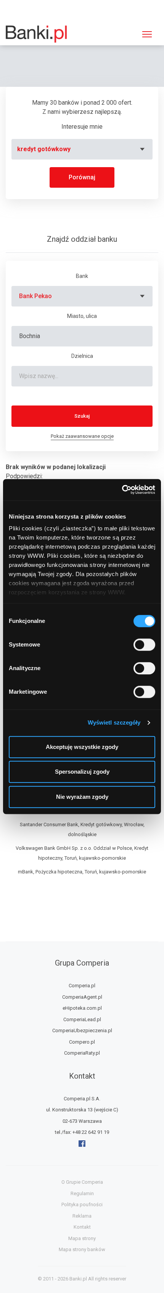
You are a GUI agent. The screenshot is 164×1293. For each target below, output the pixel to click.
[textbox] (82, 149)
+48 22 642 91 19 (90, 1132)
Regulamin (82, 1193)
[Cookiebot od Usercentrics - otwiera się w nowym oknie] (121, 490)
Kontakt (82, 1227)
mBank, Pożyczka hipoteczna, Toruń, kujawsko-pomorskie (82, 872)
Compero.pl (82, 1042)
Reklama (82, 1216)
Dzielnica (82, 356)
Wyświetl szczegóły (114, 722)
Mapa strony (82, 1238)
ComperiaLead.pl (82, 1019)
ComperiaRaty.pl (82, 1053)
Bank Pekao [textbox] (35, 296)
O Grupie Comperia (82, 1182)
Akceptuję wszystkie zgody (82, 747)
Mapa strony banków (82, 1249)
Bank (82, 276)
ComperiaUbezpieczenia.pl (82, 1030)
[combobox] (82, 149)
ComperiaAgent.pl (82, 997)
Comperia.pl (82, 985)
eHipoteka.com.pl (82, 1008)
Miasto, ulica (82, 316)
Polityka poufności (82, 1204)
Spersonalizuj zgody (82, 771)
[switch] (144, 645)
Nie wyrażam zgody (82, 796)
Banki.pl (78, 1279)
